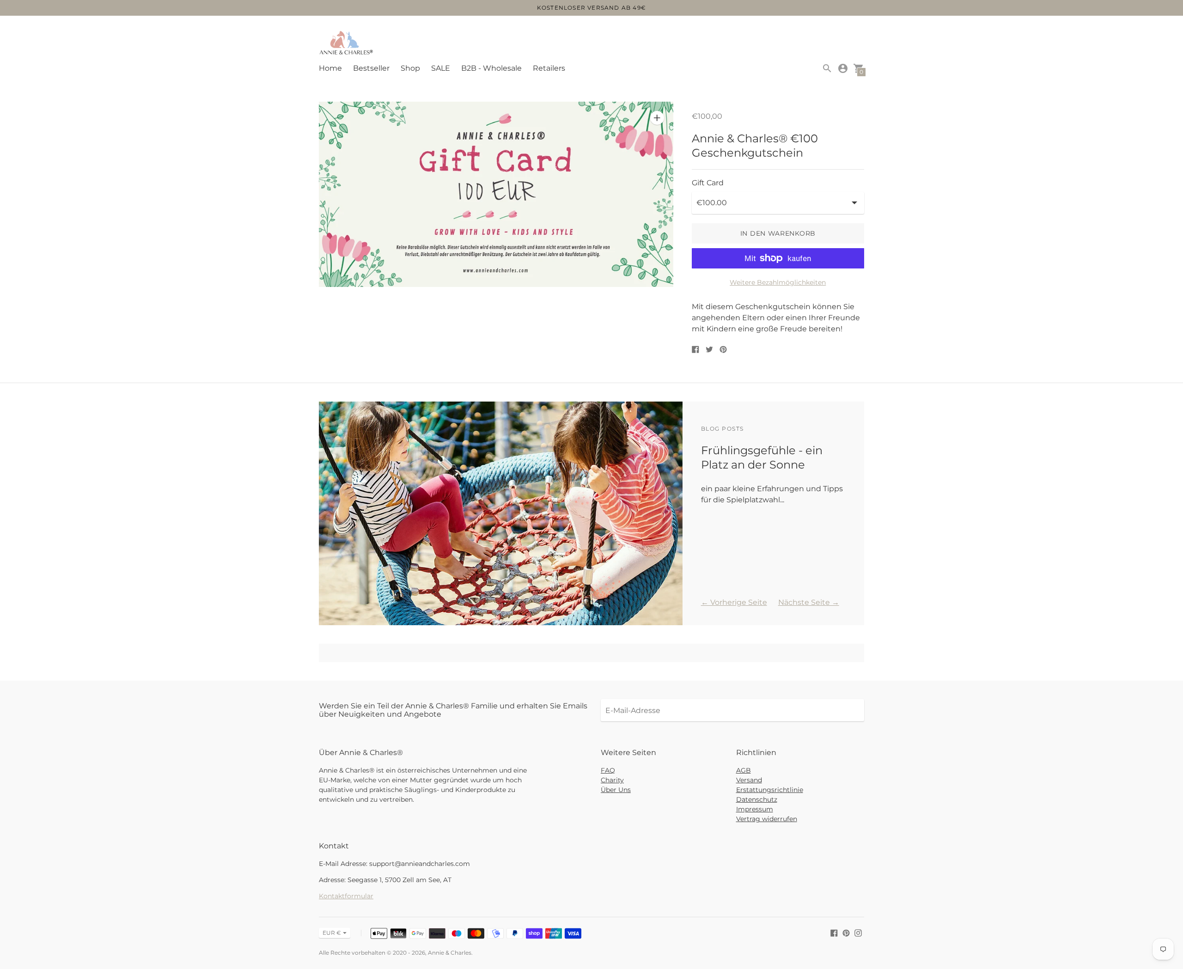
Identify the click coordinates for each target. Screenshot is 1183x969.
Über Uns (616, 790)
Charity (612, 780)
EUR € (332, 932)
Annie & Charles (449, 952)
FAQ (608, 770)
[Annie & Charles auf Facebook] (834, 932)
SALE (440, 68)
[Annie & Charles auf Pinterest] (846, 932)
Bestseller (371, 68)
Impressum (754, 809)
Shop (410, 68)
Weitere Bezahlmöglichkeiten (778, 282)
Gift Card (708, 183)
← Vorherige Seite (734, 602)
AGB (743, 770)
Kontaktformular (346, 896)
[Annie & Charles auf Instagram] (858, 932)
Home (330, 68)
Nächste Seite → (808, 602)
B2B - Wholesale (491, 68)
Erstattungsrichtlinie (769, 790)
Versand (749, 780)
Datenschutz (756, 799)
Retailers (549, 68)
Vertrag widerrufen (766, 819)
